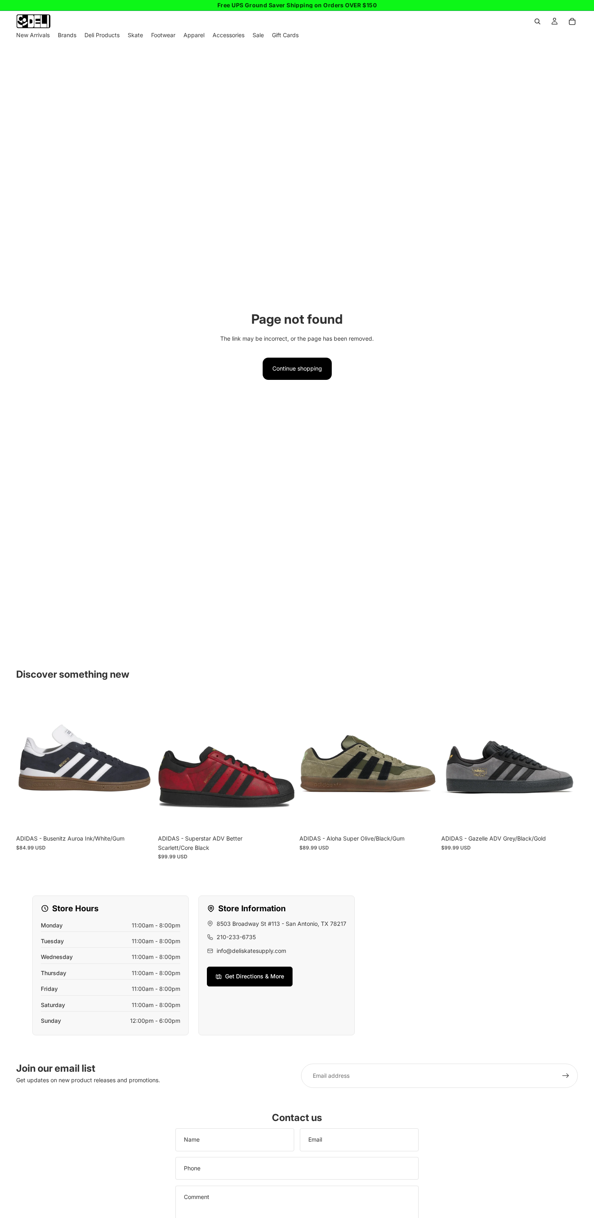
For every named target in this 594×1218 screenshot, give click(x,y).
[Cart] (572, 21)
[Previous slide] (28, 762)
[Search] (537, 21)
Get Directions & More (254, 976)
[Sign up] (565, 1075)
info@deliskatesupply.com (251, 950)
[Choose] (140, 818)
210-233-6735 (236, 937)
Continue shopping (297, 368)
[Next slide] (141, 762)
